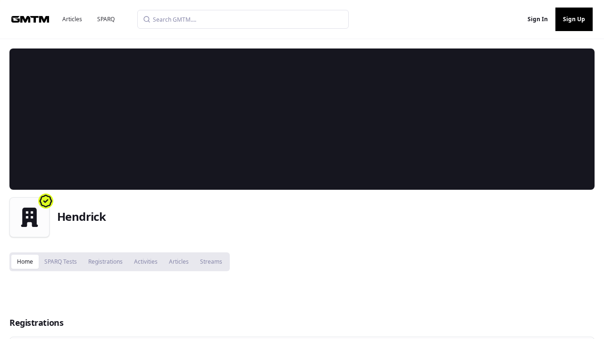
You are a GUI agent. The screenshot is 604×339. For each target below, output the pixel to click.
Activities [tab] (146, 262)
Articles (72, 19)
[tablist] (119, 261)
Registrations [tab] (105, 262)
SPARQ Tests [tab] (60, 262)
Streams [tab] (211, 262)
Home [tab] (25, 262)
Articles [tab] (179, 262)
